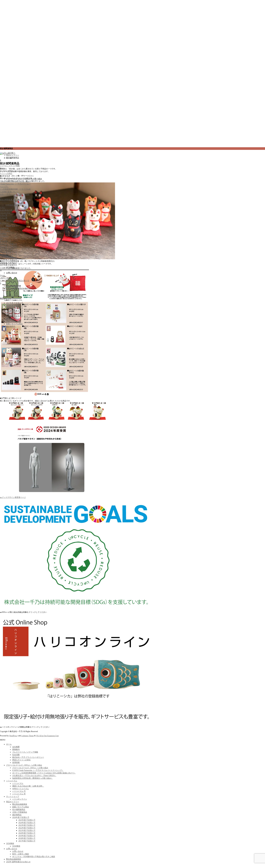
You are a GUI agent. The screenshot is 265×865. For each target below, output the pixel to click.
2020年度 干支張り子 (8, 257)
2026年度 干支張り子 (20, 817)
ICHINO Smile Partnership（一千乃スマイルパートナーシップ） (37, 770)
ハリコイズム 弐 (19, 791)
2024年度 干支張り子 (8, 247)
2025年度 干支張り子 (8, 244)
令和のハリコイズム (20, 789)
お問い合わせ (11, 849)
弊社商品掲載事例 (19, 804)
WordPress (13, 736)
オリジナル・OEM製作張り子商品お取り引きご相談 (33, 856)
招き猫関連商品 (12, 319)
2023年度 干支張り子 (8, 249)
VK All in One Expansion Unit (47, 736)
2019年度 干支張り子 (8, 260)
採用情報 (16, 762)
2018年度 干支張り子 (8, 262)
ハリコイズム (11, 781)
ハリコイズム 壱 (19, 794)
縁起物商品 (10, 326)
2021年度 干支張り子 (8, 254)
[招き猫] (44, 396)
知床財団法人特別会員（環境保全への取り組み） (32, 778)
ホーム (9, 744)
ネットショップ (12, 796)
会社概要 (16, 747)
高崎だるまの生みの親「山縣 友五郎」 (28, 786)
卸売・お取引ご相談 (20, 854)
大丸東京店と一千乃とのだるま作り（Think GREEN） (34, 775)
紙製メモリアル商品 (14, 324)
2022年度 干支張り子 (8, 252)
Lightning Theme (27, 736)
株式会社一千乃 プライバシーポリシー (28, 757)
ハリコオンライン (19, 799)
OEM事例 (10, 843)
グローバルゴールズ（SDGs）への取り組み (24, 765)
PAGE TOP (255, 835)
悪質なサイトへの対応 (21, 760)
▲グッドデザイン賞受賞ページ (13, 497)
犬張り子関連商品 (13, 321)
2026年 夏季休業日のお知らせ (18, 862)
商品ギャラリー (6, 298)
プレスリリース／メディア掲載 (25, 752)
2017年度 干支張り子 (8, 265)
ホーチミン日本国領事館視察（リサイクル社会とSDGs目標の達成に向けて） (44, 773)
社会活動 (16, 755)
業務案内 (16, 749)
